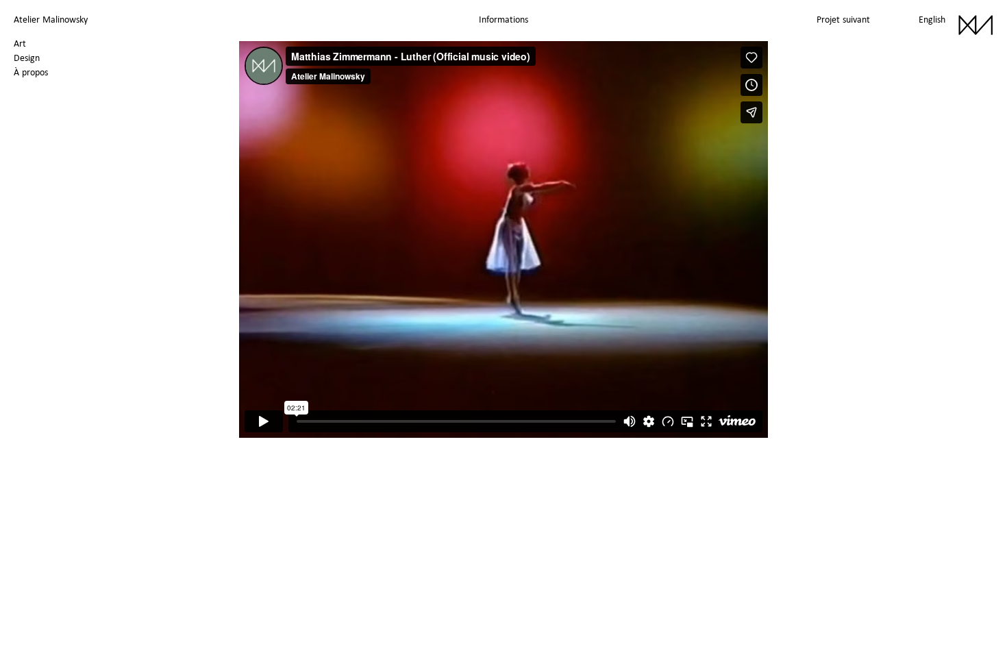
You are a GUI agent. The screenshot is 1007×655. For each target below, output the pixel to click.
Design (27, 57)
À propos (31, 71)
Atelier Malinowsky (51, 19)
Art (20, 43)
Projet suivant (843, 19)
